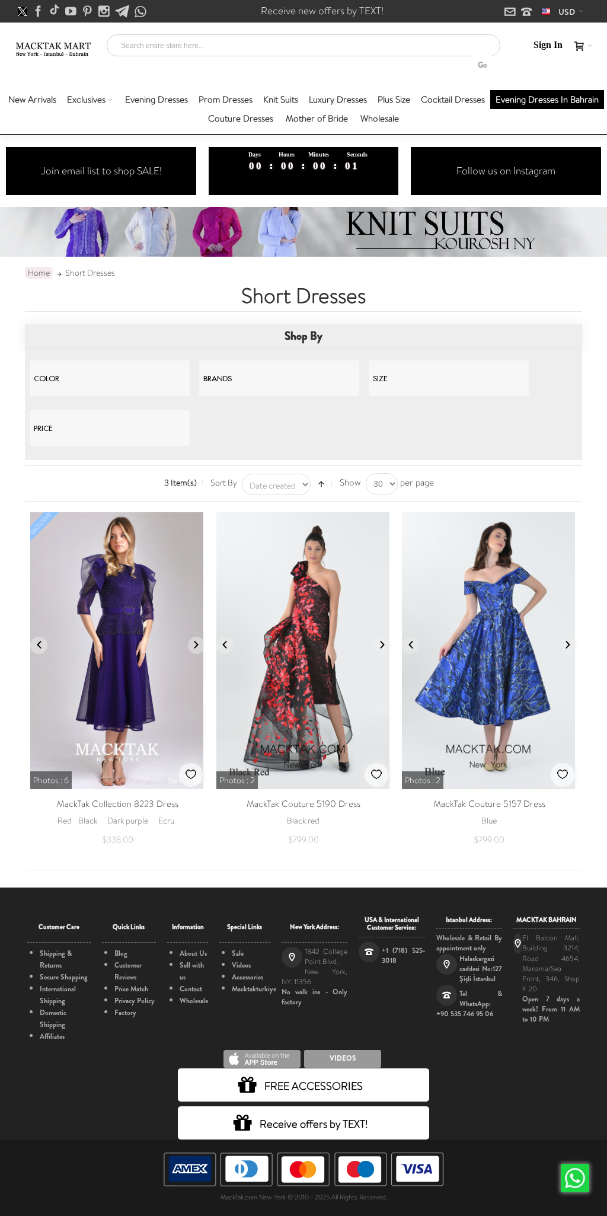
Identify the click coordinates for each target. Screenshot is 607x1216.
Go (482, 65)
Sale (238, 953)
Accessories (247, 977)
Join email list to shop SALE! (101, 171)
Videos (241, 965)
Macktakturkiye (254, 989)
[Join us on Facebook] (39, 12)
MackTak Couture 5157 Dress (489, 803)
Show (350, 482)
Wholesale (194, 1000)
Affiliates (52, 1036)
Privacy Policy (134, 1000)
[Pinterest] (88, 12)
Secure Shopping (64, 977)
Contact (191, 989)
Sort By (223, 483)
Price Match (131, 989)
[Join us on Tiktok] (55, 12)
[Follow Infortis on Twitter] (23, 12)
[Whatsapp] (140, 12)
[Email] (510, 12)
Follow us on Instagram (505, 171)
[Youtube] (71, 12)
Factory (125, 1012)
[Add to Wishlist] (191, 775)
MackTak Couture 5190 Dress (303, 803)
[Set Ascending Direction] (321, 484)
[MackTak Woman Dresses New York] (52, 46)
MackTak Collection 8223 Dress (117, 803)
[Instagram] (104, 12)
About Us (193, 953)
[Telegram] (123, 12)
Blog (120, 953)
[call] (526, 12)
